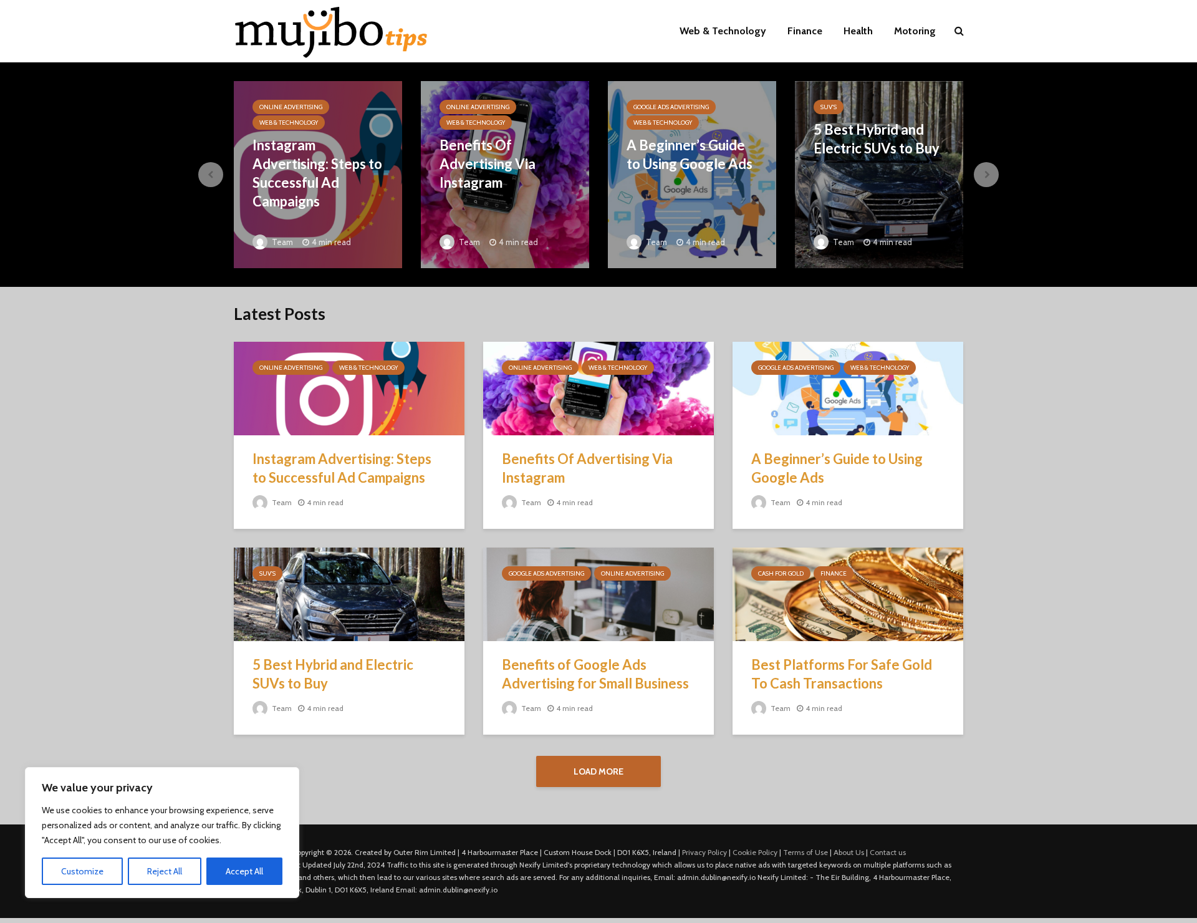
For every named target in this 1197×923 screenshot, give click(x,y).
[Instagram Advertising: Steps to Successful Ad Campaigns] (349, 388)
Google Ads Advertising (671, 107)
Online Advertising (290, 107)
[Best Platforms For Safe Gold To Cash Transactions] (848, 593)
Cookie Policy (755, 852)
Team (281, 242)
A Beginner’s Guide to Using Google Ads (689, 154)
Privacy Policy (704, 852)
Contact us (888, 852)
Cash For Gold (781, 573)
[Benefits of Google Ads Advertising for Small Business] (598, 593)
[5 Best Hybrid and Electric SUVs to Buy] (879, 174)
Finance (804, 31)
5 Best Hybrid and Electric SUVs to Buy (877, 139)
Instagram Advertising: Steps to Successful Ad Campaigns (317, 173)
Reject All (164, 871)
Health (858, 31)
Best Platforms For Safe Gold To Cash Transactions (841, 674)
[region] (162, 832)
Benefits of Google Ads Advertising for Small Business (595, 674)
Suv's (828, 107)
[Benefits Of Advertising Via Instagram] (598, 388)
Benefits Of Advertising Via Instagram (488, 164)
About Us (849, 852)
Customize (82, 871)
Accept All (244, 871)
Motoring (915, 31)
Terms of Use (805, 852)
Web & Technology (723, 31)
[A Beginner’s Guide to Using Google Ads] (692, 174)
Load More (598, 771)
